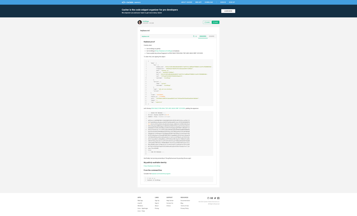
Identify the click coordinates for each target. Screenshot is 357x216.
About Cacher (186, 2)
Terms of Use (185, 206)
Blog (182, 203)
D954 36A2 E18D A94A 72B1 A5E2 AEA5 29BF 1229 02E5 (168, 108)
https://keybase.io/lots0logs (163, 51)
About (157, 206)
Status (169, 206)
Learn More (228, 11)
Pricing (157, 208)
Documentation (185, 200)
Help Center (170, 200)
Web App (198, 2)
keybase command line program (161, 174)
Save (215, 22)
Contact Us (170, 203)
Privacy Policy (185, 208)
